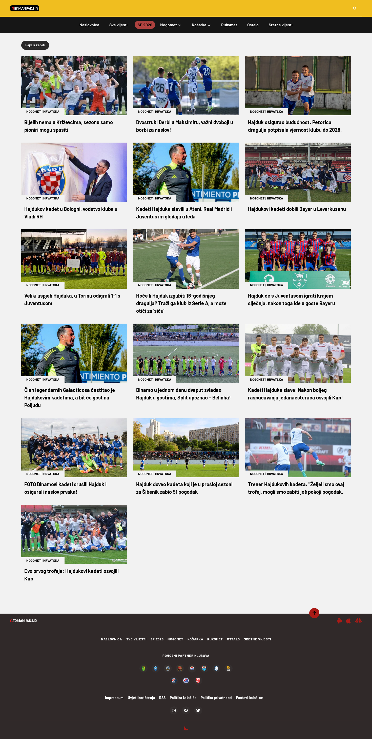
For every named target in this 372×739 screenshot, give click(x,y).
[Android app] (339, 621)
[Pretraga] (355, 8)
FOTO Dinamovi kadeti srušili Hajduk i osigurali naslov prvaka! (65, 488)
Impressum (114, 698)
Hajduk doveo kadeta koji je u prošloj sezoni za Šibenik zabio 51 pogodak (184, 488)
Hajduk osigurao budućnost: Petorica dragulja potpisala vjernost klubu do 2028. (295, 126)
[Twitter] (198, 710)
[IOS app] (348, 620)
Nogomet (33, 111)
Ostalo (233, 639)
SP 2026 (157, 639)
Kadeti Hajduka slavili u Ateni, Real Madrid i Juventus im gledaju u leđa (184, 212)
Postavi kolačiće (249, 698)
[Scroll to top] (314, 613)
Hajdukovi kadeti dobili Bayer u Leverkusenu (297, 209)
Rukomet (215, 639)
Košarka (195, 639)
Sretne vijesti (257, 639)
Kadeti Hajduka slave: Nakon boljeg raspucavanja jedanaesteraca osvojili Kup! (295, 393)
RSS (162, 698)
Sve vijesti (136, 639)
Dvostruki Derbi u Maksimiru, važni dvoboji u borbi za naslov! (184, 126)
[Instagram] (174, 710)
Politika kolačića (183, 698)
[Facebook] (186, 710)
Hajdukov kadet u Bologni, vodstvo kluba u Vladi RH (70, 212)
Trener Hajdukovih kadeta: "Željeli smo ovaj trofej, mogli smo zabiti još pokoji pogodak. (296, 488)
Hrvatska (51, 111)
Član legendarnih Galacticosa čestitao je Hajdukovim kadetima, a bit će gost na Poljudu (69, 397)
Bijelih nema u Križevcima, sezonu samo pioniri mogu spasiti (68, 126)
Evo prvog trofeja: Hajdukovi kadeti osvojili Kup (71, 574)
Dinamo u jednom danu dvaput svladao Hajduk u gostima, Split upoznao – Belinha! (183, 393)
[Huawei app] (358, 620)
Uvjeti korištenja (141, 698)
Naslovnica (111, 639)
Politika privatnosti (216, 698)
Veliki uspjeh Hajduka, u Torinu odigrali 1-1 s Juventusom (72, 299)
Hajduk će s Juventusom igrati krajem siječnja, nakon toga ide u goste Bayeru (291, 299)
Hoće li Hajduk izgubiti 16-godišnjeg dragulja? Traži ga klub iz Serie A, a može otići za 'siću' (181, 303)
